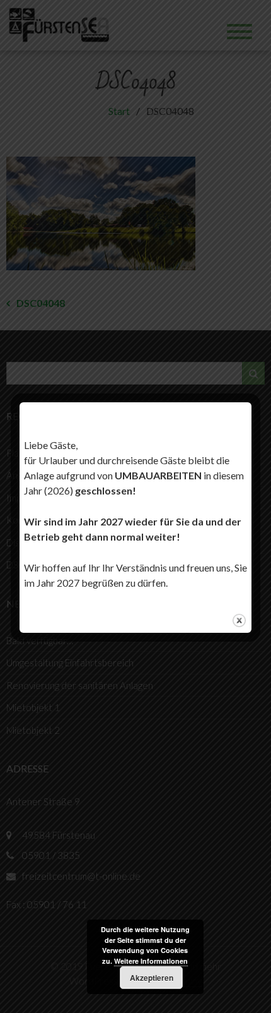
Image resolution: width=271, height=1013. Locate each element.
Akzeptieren (151, 977)
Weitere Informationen (151, 961)
